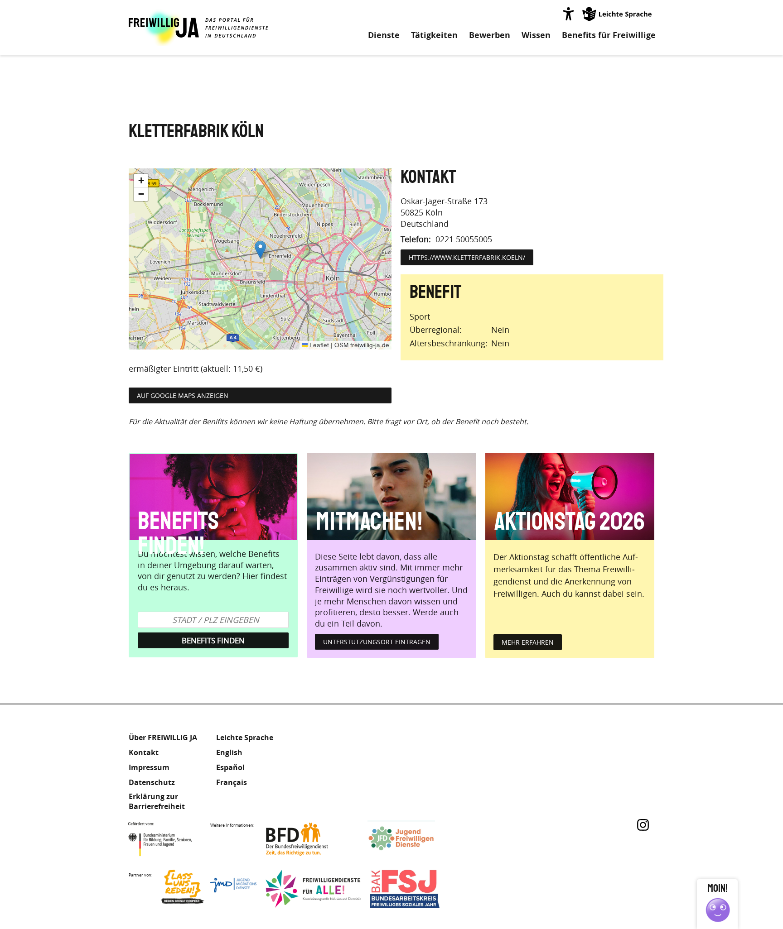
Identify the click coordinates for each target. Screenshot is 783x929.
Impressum (149, 767)
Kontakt (144, 752)
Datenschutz (152, 782)
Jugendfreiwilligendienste (415, 839)
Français (231, 782)
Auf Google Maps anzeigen (182, 395)
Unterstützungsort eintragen (376, 641)
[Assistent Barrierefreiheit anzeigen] (568, 14)
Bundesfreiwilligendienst (310, 839)
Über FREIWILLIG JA (163, 737)
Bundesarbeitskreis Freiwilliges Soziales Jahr (417, 889)
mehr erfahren (528, 642)
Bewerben (489, 35)
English (229, 752)
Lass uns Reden (208, 889)
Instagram (643, 825)
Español (230, 767)
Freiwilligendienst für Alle (313, 889)
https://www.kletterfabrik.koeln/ (467, 257)
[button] (260, 249)
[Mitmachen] (391, 496)
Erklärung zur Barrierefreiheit (157, 801)
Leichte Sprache (617, 14)
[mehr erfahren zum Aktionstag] (569, 496)
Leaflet (318, 344)
